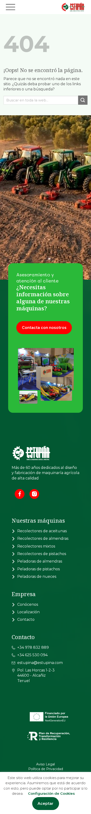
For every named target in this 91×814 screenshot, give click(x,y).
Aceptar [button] (45, 803)
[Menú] (10, 7)
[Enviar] (83, 100)
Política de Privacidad (45, 769)
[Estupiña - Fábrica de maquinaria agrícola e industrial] (61, 7)
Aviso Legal (45, 764)
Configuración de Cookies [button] (51, 793)
